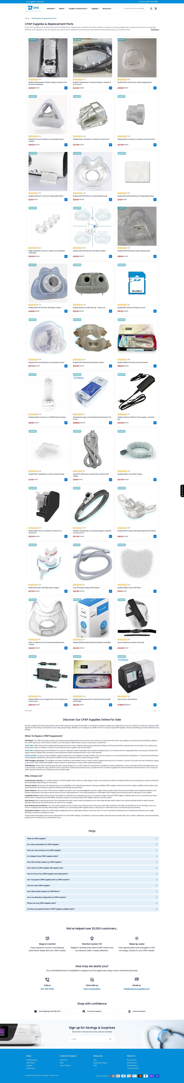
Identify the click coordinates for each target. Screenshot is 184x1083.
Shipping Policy (132, 1065)
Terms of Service (133, 1068)
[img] (33, 79)
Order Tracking (65, 1065)
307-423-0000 (47, 989)
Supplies (29, 1065)
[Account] (151, 8)
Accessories (30, 1068)
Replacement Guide (100, 1063)
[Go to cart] (156, 8)
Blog (95, 1060)
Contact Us (63, 1060)
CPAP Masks (30, 1063)
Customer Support (94, 1011)
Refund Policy (132, 1063)
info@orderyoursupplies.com (137, 989)
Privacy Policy (132, 1060)
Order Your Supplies (42, 1075)
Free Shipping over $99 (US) (49, 1011)
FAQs (61, 1063)
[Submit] (143, 8)
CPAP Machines (31, 1060)
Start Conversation (92, 989)
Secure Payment (139, 1011)
